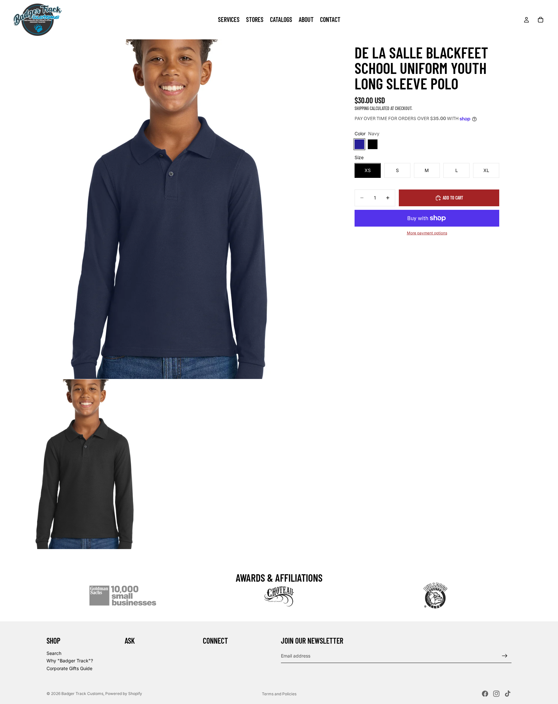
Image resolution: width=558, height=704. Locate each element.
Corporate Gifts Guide (69, 668)
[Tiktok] (508, 694)
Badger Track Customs (82, 693)
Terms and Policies (279, 693)
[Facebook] (485, 694)
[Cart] (540, 20)
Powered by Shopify (123, 693)
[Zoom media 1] (170, 209)
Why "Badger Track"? (69, 661)
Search (53, 653)
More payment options (427, 233)
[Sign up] (505, 656)
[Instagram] (496, 694)
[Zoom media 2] (85, 464)
